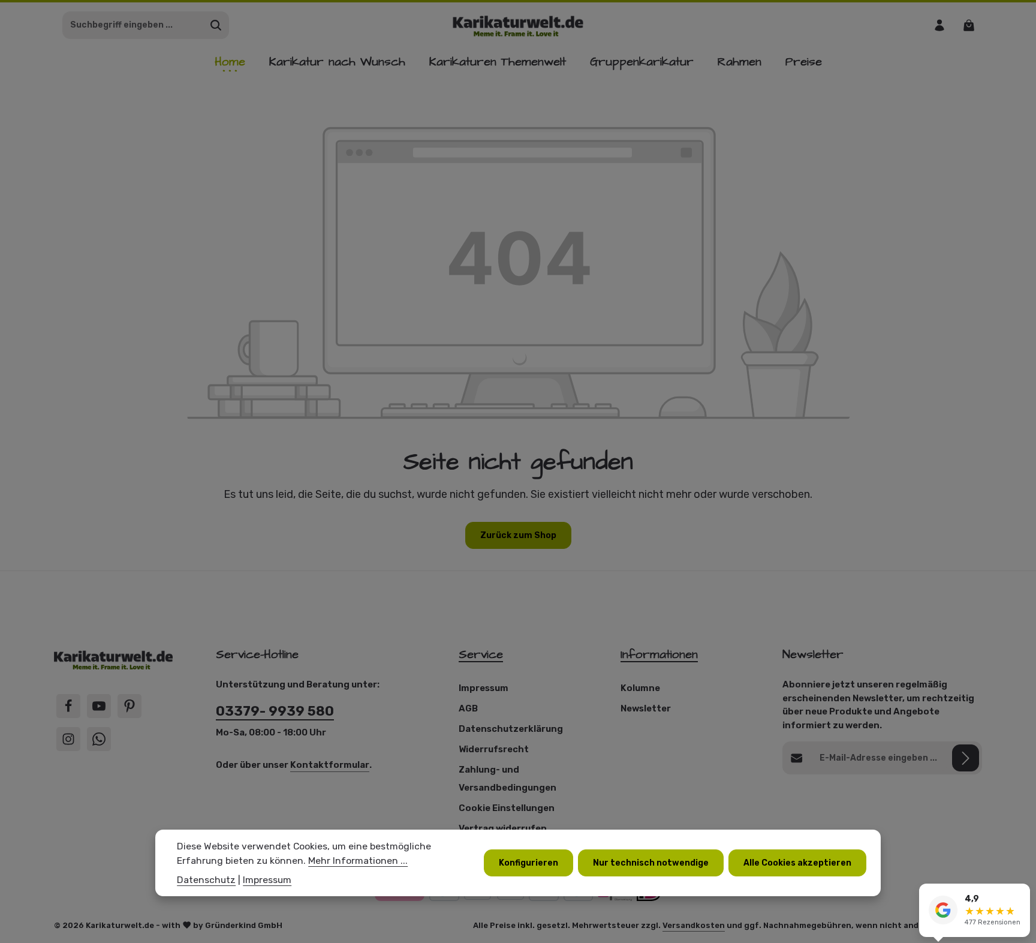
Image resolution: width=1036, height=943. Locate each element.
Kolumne (640, 688)
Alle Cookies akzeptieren (797, 862)
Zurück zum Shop (518, 535)
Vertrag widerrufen (503, 828)
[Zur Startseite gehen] (518, 24)
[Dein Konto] (939, 24)
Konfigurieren (528, 862)
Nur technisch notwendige (651, 862)
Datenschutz (206, 879)
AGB (468, 708)
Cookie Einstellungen (507, 808)
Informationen (659, 654)
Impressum (483, 688)
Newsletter (646, 708)
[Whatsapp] (99, 739)
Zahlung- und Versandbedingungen (507, 778)
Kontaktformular (329, 764)
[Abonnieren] (965, 757)
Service (481, 654)
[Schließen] (1020, 894)
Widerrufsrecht (494, 749)
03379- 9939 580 (275, 711)
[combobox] (133, 25)
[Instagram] (68, 739)
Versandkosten (693, 925)
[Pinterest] (129, 706)
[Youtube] (99, 706)
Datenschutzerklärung (511, 728)
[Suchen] (216, 25)
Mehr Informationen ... (358, 860)
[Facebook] (68, 706)
